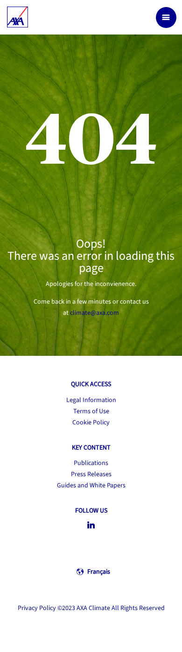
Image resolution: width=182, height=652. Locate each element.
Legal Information (91, 400)
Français (98, 571)
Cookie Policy (91, 422)
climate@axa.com (94, 313)
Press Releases (91, 474)
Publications (91, 463)
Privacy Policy (37, 608)
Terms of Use (91, 411)
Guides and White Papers (91, 485)
